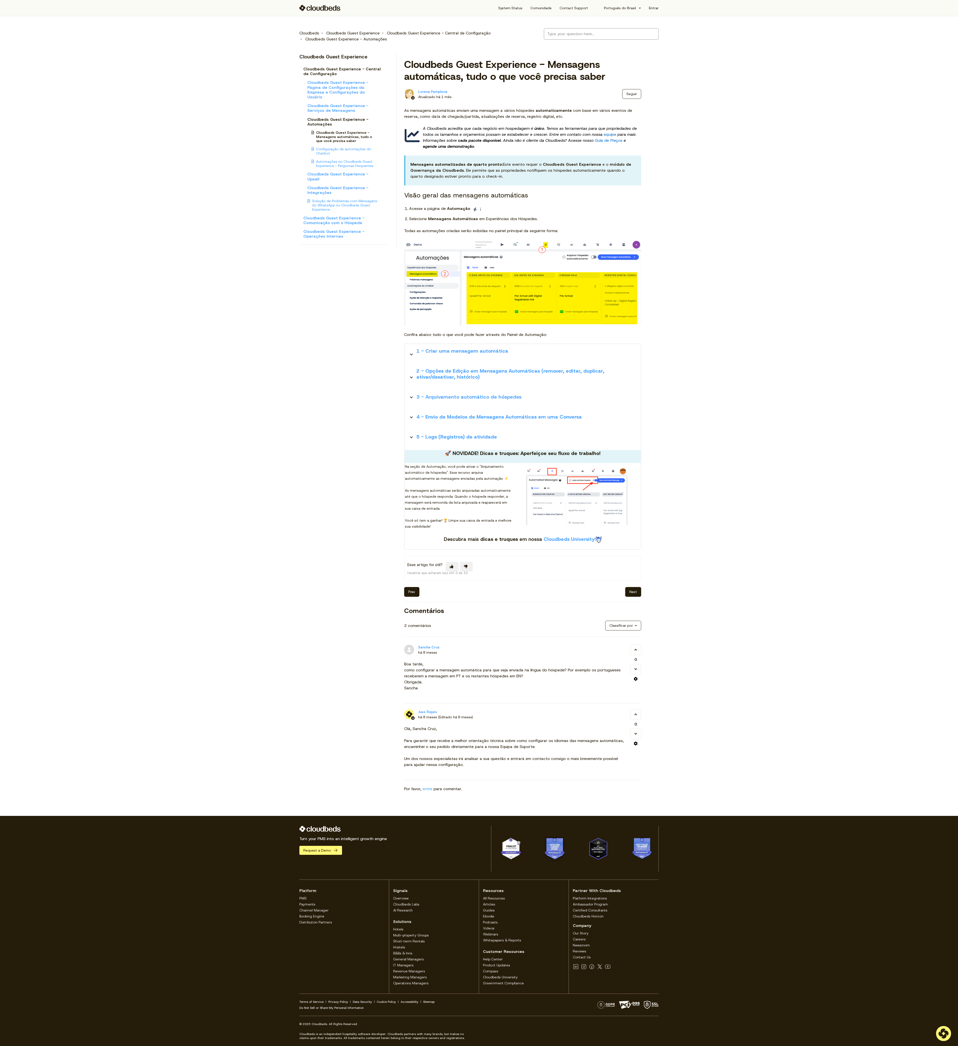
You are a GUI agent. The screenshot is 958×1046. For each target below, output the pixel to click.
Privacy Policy (338, 1002)
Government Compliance (503, 983)
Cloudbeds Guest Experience (353, 33)
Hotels (398, 929)
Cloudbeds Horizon (588, 916)
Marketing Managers (410, 977)
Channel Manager (314, 910)
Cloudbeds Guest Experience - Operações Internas (333, 234)
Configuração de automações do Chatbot (343, 151)
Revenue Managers (409, 971)
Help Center (493, 959)
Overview (401, 898)
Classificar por (621, 625)
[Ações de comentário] (635, 679)
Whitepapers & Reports (502, 940)
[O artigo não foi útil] (466, 567)
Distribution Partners (315, 922)
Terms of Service (311, 1002)
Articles (489, 904)
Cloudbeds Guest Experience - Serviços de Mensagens (337, 108)
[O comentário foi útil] (635, 650)
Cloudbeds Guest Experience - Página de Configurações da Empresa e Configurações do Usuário (337, 90)
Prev (411, 592)
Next (633, 592)
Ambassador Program (590, 904)
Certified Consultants (590, 910)
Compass (490, 971)
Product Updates (496, 965)
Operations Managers (411, 983)
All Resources (494, 898)
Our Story (581, 933)
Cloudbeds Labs (406, 904)
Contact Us (582, 957)
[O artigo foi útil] (452, 567)
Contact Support (574, 8)
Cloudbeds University (500, 977)
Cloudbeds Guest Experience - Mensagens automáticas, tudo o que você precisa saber (344, 136)
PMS (303, 898)
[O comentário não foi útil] (635, 669)
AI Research (403, 910)
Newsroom (581, 945)
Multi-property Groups (411, 935)
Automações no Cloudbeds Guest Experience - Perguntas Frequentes (344, 163)
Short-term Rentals (409, 941)
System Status (510, 8)
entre (427, 788)
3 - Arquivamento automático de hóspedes (468, 397)
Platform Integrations (590, 898)
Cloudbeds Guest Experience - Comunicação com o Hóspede (333, 220)
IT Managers (403, 965)
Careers (579, 939)
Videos (488, 928)
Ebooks (488, 916)
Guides (489, 910)
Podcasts (490, 922)
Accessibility (409, 1002)
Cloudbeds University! (570, 539)
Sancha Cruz (429, 647)
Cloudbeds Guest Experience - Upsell (337, 176)
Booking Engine (311, 916)
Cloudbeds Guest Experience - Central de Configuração (439, 33)
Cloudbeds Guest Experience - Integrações (337, 190)
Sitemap (429, 1002)
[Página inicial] (320, 8)
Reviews (579, 951)
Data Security (362, 1002)
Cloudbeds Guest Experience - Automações (346, 39)
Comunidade (541, 8)
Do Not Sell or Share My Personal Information (331, 1008)
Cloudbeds (309, 33)
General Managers (408, 959)
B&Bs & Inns (402, 953)
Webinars (490, 934)
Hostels (399, 947)
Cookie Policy (386, 1002)
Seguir (631, 94)
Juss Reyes (427, 712)
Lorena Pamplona (432, 91)
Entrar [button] (654, 8)
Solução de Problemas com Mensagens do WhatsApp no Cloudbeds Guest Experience (344, 205)
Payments (307, 904)
